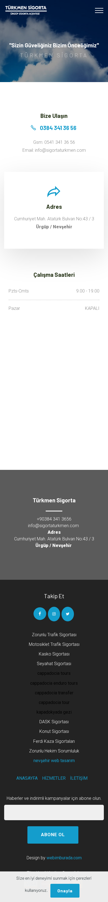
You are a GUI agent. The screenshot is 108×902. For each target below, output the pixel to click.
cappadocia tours (54, 673)
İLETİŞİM (79, 778)
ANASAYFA (27, 778)
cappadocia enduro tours (54, 683)
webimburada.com (64, 857)
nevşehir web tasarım (54, 760)
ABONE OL (53, 834)
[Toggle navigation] (99, 10)
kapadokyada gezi (54, 712)
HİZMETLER (54, 778)
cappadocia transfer (54, 692)
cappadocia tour (54, 702)
